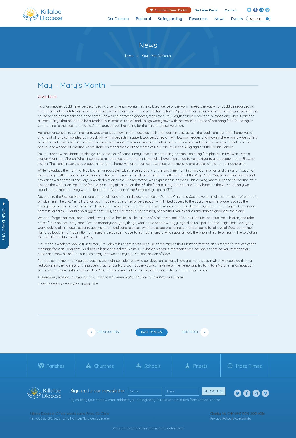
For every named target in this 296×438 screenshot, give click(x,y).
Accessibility (242, 418)
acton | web (175, 428)
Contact (231, 10)
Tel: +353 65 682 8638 (45, 418)
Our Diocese (118, 18)
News (219, 18)
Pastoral (143, 18)
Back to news (151, 332)
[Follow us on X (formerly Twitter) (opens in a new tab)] (249, 10)
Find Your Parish (207, 10)
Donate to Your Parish (170, 10)
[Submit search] (267, 18)
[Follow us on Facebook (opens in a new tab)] (255, 10)
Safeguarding (170, 18)
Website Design (123, 428)
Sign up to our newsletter (97, 391)
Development (152, 428)
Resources (198, 18)
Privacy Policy (220, 418)
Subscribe (213, 391)
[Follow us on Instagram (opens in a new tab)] (261, 10)
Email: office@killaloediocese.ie (86, 418)
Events (237, 18)
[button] (3, 224)
